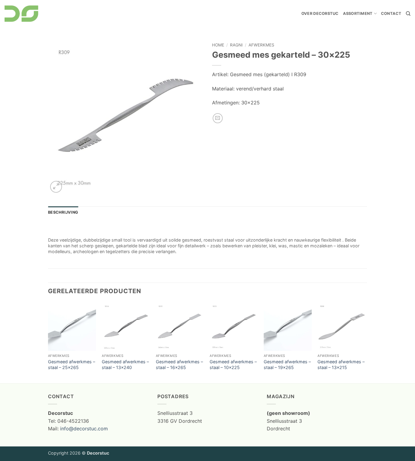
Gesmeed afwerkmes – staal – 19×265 (287, 364)
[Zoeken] (408, 13)
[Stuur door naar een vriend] (218, 118)
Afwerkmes (261, 44)
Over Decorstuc (320, 13)
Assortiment (358, 13)
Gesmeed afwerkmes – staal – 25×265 (71, 364)
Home (218, 44)
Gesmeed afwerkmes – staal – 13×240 (125, 364)
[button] (56, 187)
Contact (391, 13)
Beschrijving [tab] (63, 212)
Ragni (236, 44)
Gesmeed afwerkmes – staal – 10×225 (233, 364)
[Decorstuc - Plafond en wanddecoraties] (21, 13)
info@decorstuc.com (84, 428)
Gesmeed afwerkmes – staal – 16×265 (179, 364)
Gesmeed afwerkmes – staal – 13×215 (341, 364)
